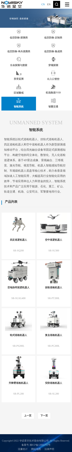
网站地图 (36, 449)
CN (43, 4)
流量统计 (23, 449)
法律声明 (49, 449)
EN (49, 4)
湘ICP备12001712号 (40, 445)
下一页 (44, 415)
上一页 (27, 415)
